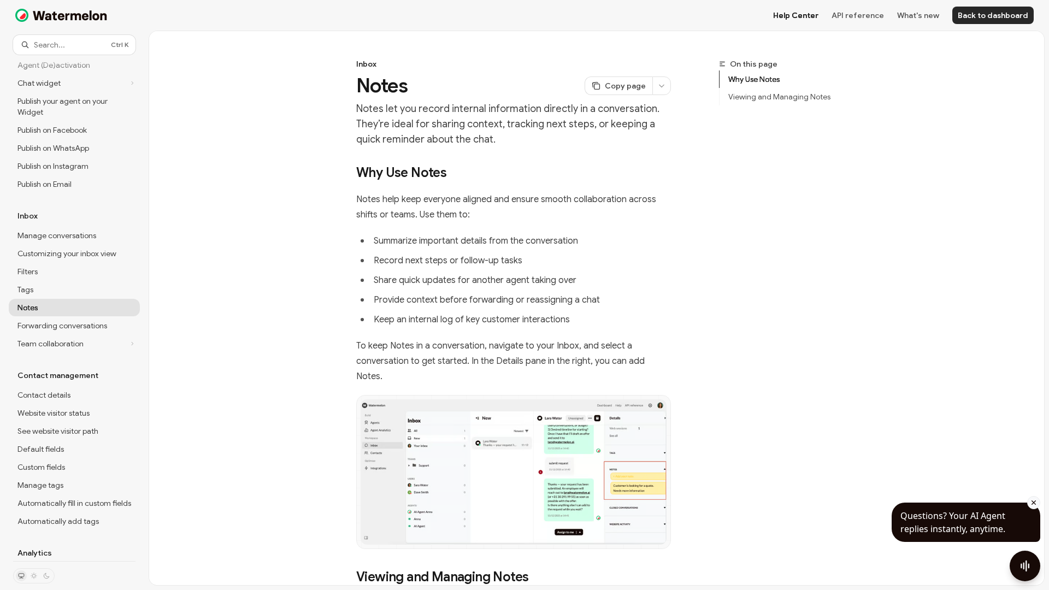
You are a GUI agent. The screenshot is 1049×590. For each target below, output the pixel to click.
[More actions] (661, 85)
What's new (918, 15)
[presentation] (74, 308)
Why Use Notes (754, 79)
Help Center (795, 15)
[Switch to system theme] (21, 575)
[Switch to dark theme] (46, 575)
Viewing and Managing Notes (779, 97)
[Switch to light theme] (33, 575)
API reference (858, 15)
